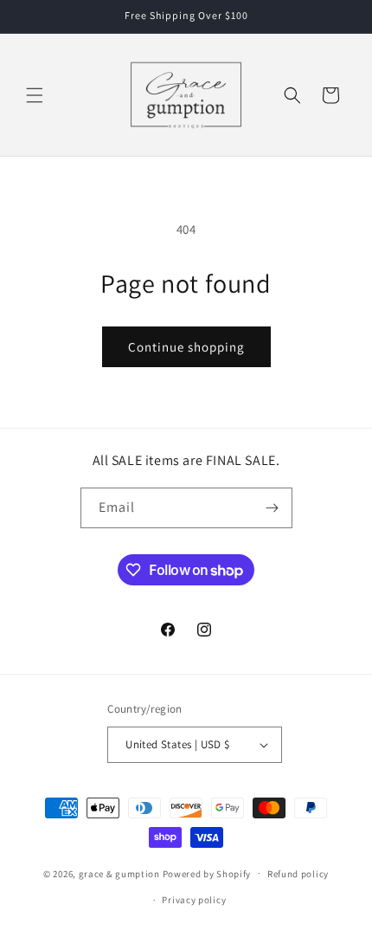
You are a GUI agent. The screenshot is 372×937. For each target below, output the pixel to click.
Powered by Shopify (207, 873)
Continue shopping (186, 347)
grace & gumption (119, 873)
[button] (35, 95)
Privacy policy (194, 900)
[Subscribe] (272, 508)
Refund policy (298, 874)
